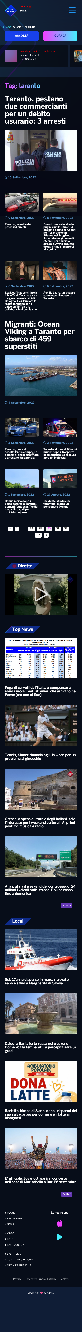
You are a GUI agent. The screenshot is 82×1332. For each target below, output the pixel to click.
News (10, 1224)
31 (57, 528)
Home (8, 27)
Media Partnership (19, 1265)
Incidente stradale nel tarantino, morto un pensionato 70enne (57, 504)
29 (40, 528)
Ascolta (21, 36)
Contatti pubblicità (19, 1260)
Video (10, 1233)
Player (11, 1213)
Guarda (60, 36)
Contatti (64, 1279)
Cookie (53, 1279)
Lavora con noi (16, 1245)
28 (31, 528)
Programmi (14, 1219)
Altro (66, 906)
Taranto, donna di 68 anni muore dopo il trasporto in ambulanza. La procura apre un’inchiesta (60, 453)
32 (65, 528)
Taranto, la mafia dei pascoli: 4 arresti (18, 226)
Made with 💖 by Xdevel (41, 1293)
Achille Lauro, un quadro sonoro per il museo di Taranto (59, 296)
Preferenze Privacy (35, 1279)
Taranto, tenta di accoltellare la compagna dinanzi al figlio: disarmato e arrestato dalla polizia (22, 453)
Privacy (17, 1279)
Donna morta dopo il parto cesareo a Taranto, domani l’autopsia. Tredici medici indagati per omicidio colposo (21, 507)
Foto (9, 1239)
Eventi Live (13, 1254)
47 (38, 535)
